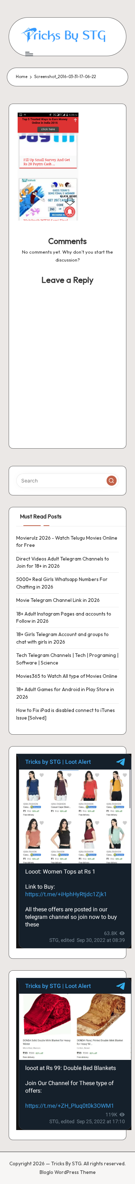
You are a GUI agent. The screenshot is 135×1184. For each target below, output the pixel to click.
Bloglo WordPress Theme (68, 1172)
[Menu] (28, 54)
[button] (112, 481)
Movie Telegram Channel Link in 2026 (58, 600)
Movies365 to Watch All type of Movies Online (66, 676)
